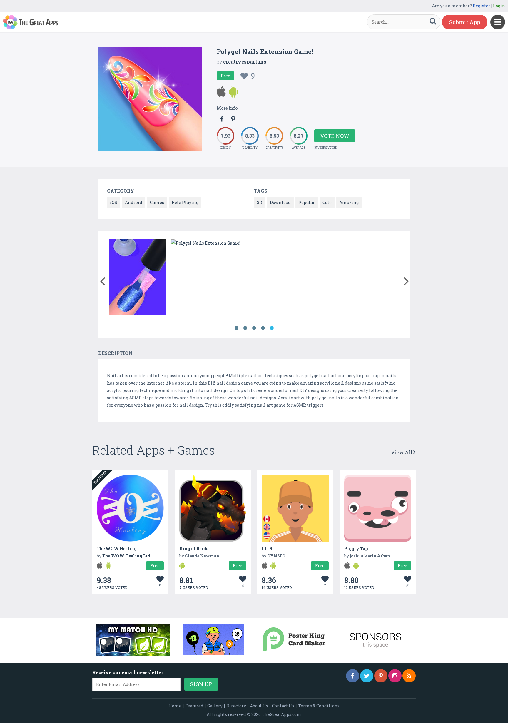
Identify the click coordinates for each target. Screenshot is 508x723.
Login (499, 6)
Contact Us (283, 706)
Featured (194, 706)
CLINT (268, 548)
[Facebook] (352, 675)
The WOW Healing (117, 548)
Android (133, 202)
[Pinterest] (380, 675)
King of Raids (193, 548)
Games (157, 202)
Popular (306, 202)
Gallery (215, 706)
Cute (327, 202)
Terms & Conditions (319, 706)
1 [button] (236, 328)
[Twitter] (366, 675)
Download (280, 202)
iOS (113, 202)
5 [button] (272, 328)
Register (481, 6)
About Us (259, 706)
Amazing (349, 202)
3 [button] (254, 328)
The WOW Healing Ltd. (126, 556)
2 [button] (245, 328)
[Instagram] (395, 675)
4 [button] (263, 328)
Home (174, 706)
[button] (102, 280)
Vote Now (334, 135)
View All (402, 452)
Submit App (464, 22)
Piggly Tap (356, 548)
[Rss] (409, 675)
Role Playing (185, 202)
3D (259, 202)
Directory (236, 706)
